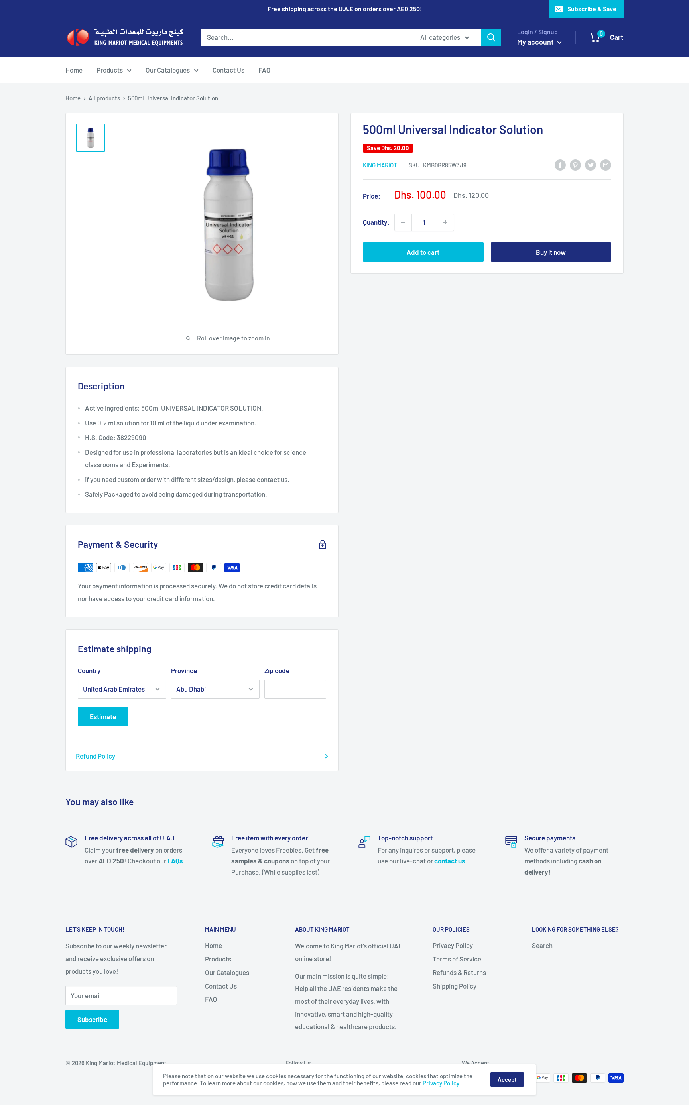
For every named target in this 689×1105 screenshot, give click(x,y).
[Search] (491, 37)
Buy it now (551, 252)
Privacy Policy (453, 945)
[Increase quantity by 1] (445, 222)
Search (542, 945)
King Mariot (380, 165)
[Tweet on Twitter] (590, 164)
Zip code (276, 670)
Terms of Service (457, 959)
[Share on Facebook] (560, 164)
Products (109, 69)
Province (184, 670)
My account (536, 41)
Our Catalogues (168, 69)
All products (104, 98)
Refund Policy (95, 756)
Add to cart (423, 252)
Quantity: (376, 222)
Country (89, 670)
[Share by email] (605, 164)
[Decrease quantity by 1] (403, 222)
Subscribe (92, 1019)
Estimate (103, 716)
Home (74, 69)
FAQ (264, 69)
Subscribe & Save (591, 8)
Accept (507, 1079)
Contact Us (228, 69)
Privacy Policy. (442, 1083)
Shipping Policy (454, 986)
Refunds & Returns (459, 972)
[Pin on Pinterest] (575, 164)
